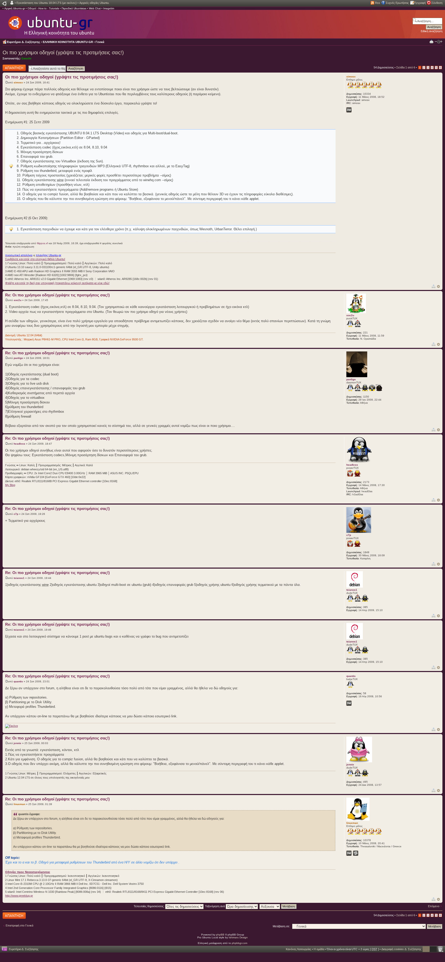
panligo (18, 358)
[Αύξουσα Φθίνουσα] (278, 906)
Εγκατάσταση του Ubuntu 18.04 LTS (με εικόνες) (46, 2)
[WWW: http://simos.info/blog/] (349, 109)
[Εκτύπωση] (433, 286)
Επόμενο (433, 906)
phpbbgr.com (239, 943)
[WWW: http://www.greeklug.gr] (349, 853)
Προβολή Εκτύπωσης (431, 41)
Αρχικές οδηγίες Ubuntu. (94, 2)
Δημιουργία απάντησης (9, 68)
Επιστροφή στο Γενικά (19, 925)
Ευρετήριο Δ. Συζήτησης (23, 41)
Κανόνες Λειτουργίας (298, 949)
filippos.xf (42, 243)
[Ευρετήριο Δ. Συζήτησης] (50, 23)
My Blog (10, 485)
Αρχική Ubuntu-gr (14, 8)
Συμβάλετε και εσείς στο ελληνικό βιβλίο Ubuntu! (35, 259)
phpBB (220, 934)
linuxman (19, 804)
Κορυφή (438, 286)
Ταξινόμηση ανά (215, 906)
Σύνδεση (436, 2)
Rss (377, 2)
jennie (17, 743)
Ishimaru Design (238, 937)
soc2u (17, 300)
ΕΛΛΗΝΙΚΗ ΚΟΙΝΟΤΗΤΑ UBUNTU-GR (68, 41)
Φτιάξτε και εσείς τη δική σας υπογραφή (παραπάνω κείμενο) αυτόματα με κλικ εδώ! (57, 283)
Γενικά (100, 41)
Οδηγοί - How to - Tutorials (43, 8)
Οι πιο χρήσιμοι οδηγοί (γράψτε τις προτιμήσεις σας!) (63, 52)
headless (19, 443)
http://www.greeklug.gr (19, 895)
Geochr (26, 58)
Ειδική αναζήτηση (431, 31)
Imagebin (108, 8)
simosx (18, 82)
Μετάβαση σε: (281, 926)
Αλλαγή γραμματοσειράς (438, 41)
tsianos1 (19, 578)
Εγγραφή (420, 2)
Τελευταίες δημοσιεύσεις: (149, 906)
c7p (16, 514)
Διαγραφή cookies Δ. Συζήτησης (401, 949)
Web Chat (95, 8)
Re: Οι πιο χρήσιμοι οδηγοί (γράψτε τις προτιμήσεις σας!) (57, 295)
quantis (18, 681)
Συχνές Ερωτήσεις (397, 2)
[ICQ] (355, 853)
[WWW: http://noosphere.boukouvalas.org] (349, 703)
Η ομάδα (319, 949)
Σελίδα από (405, 67)
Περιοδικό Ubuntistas (74, 8)
